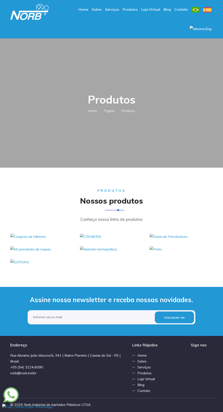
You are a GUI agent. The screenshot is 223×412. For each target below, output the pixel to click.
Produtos (130, 9)
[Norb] (29, 11)
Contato (181, 9)
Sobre (96, 9)
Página (109, 111)
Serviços (112, 9)
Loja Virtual (150, 9)
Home (83, 9)
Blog (167, 9)
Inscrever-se (174, 317)
